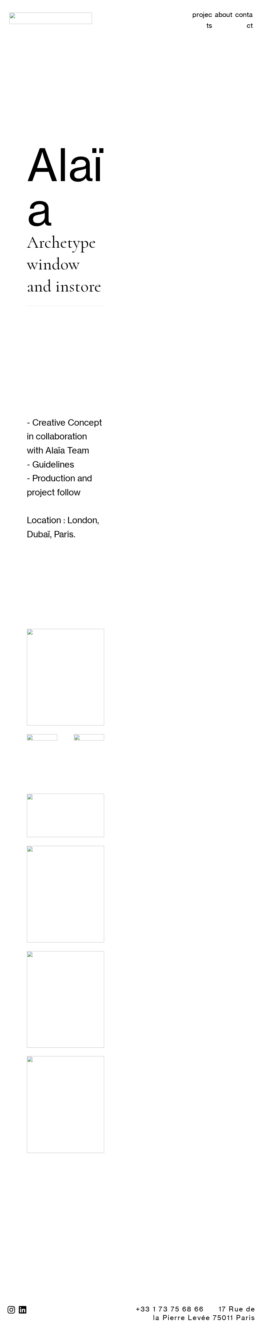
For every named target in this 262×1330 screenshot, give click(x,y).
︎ (23, 1310)
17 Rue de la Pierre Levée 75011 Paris (204, 1313)
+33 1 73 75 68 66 (171, 1309)
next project (54, 1218)
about (223, 14)
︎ (11, 1310)
